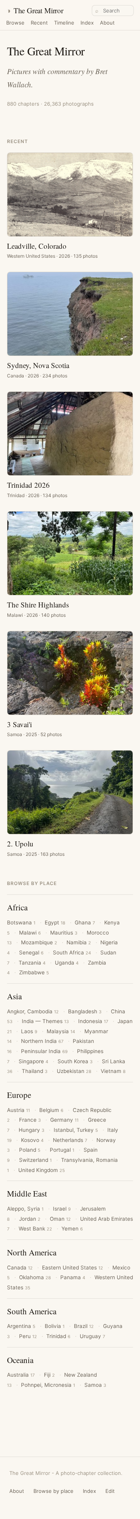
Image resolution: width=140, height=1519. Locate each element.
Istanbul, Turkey (76, 1130)
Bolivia (55, 1326)
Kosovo (32, 1140)
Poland (29, 1150)
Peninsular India (44, 1051)
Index (87, 23)
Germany (64, 1120)
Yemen (72, 1228)
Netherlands (70, 1140)
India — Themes (45, 1021)
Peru (28, 1336)
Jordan (29, 1219)
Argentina (21, 1326)
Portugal (62, 1150)
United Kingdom (41, 1170)
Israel (62, 1209)
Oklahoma (35, 1277)
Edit (110, 1491)
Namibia (78, 942)
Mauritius (63, 932)
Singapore (33, 1061)
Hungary (31, 1130)
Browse (15, 23)
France (30, 1120)
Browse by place (53, 1491)
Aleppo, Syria (25, 1209)
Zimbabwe (34, 972)
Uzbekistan (74, 1071)
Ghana (85, 922)
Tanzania (32, 963)
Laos (29, 1031)
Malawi (30, 932)
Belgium (51, 1110)
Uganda (67, 963)
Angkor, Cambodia (33, 1011)
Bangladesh (85, 1011)
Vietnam (113, 1071)
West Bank (35, 1228)
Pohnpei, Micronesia (48, 1385)
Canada (20, 1267)
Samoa (95, 1385)
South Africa (72, 952)
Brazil (84, 1326)
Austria (18, 1110)
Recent (39, 23)
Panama (72, 1277)
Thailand (34, 1071)
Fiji (49, 1375)
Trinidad (58, 1336)
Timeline (64, 23)
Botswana (21, 922)
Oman (60, 1219)
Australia (21, 1375)
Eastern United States (72, 1267)
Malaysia (61, 1031)
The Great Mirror (34, 10)
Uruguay (92, 1336)
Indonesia (93, 1021)
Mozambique (39, 942)
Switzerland (35, 1160)
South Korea (75, 1061)
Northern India (42, 1041)
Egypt (55, 922)
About (107, 23)
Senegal (31, 952)
